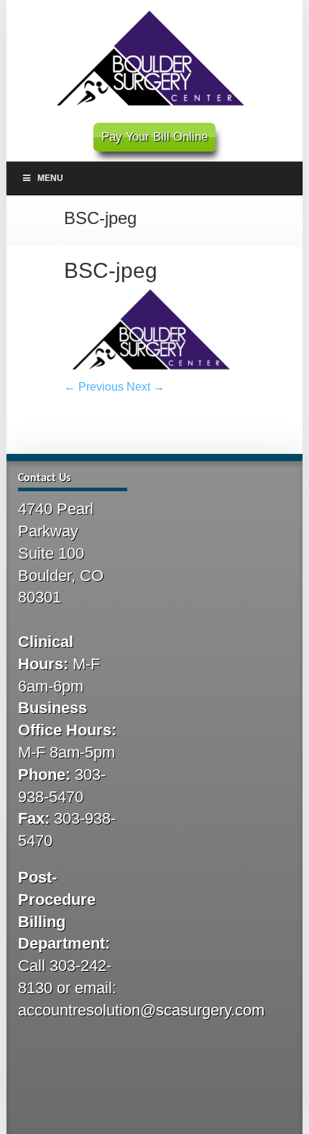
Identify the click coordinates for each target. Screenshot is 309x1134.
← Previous (94, 387)
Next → (145, 387)
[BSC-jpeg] (155, 375)
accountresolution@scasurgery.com (141, 1010)
